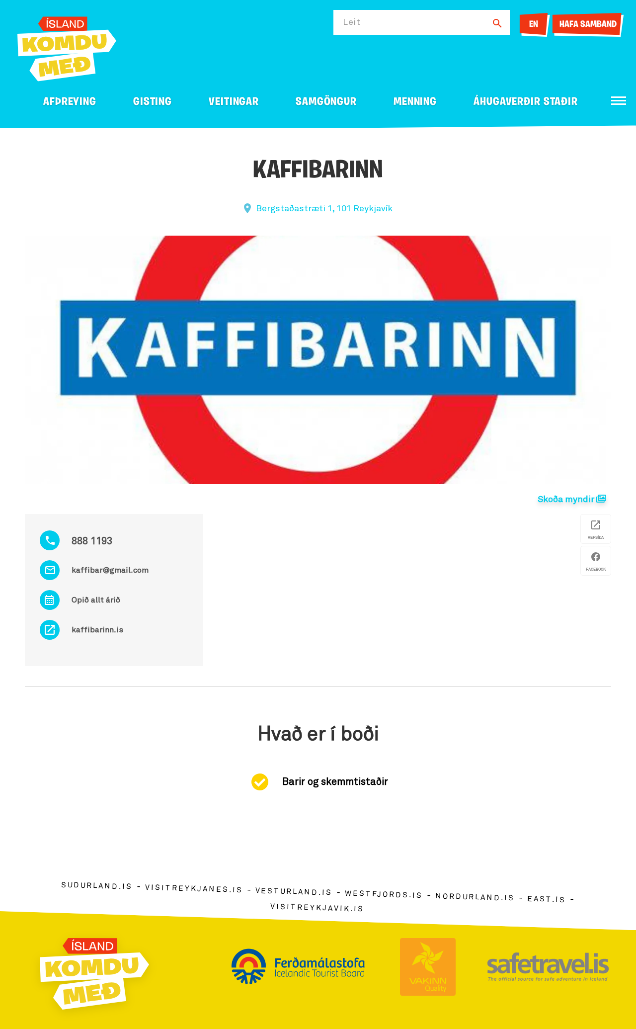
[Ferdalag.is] (67, 47)
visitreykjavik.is (317, 907)
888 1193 (92, 541)
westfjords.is (384, 894)
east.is (546, 899)
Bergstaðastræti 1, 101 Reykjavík (324, 208)
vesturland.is (293, 892)
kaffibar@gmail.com (110, 570)
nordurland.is (475, 897)
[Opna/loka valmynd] (618, 100)
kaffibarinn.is (97, 630)
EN (533, 24)
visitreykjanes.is (194, 888)
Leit (352, 22)
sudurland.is (97, 885)
